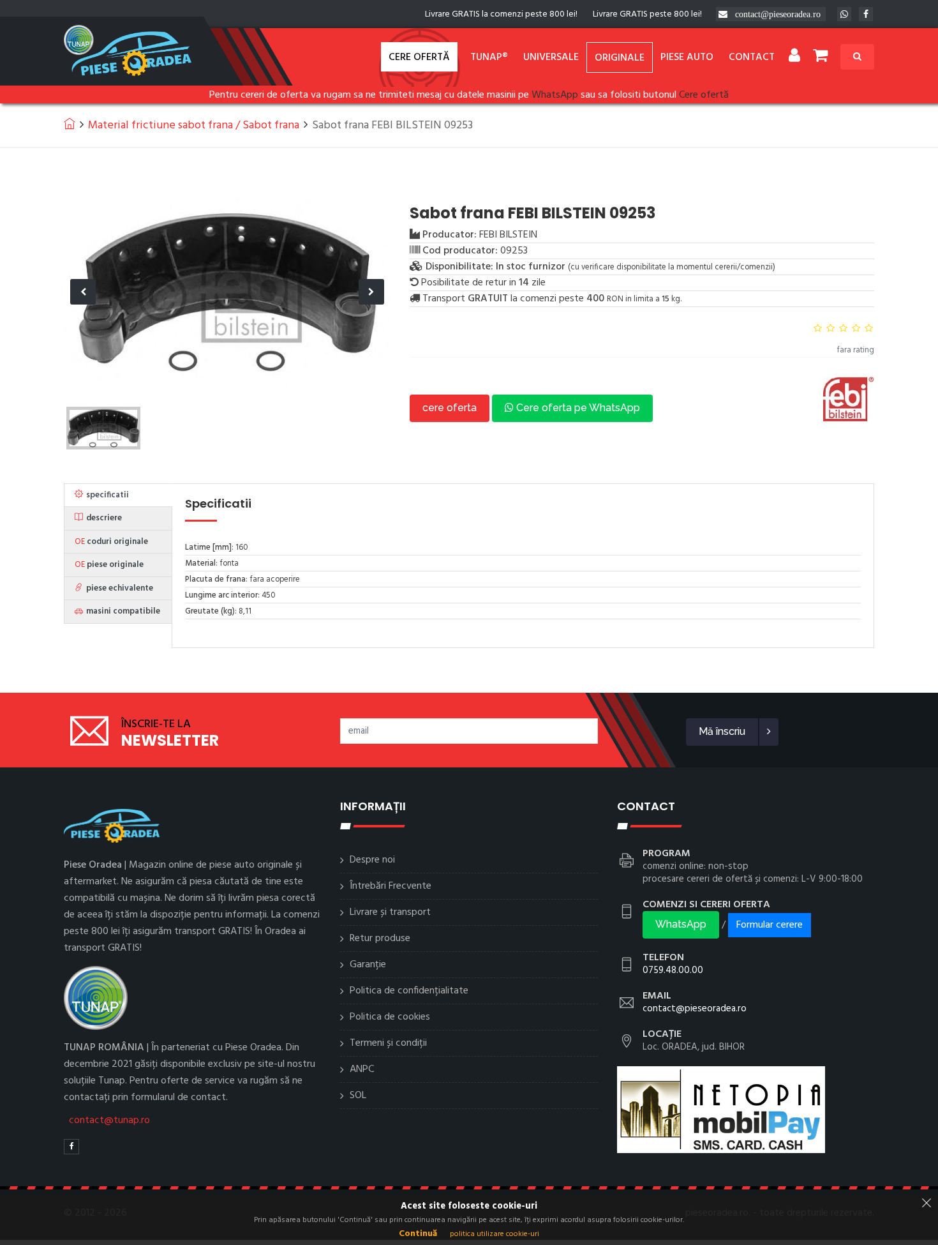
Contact (752, 57)
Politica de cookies (390, 1017)
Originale (619, 58)
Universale (551, 57)
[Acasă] (69, 123)
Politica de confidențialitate (409, 991)
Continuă (418, 1233)
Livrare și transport (390, 912)
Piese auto (686, 57)
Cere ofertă (419, 57)
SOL (358, 1095)
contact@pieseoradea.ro (778, 14)
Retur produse (380, 938)
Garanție (368, 964)
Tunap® (489, 57)
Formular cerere (769, 925)
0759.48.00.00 (673, 970)
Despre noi (372, 860)
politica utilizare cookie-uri (494, 1234)
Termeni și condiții (388, 1043)
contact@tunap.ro (109, 1120)
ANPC (362, 1069)
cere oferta (449, 408)
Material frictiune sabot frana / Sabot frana (193, 125)
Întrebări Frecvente (390, 886)
